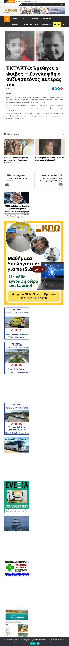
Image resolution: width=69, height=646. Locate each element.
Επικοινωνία (46, 24)
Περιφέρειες (47, 19)
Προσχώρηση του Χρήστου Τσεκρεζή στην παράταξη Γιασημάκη (32, 1)
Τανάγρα (36, 5)
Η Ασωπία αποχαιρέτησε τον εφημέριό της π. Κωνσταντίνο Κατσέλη (17, 160)
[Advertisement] (34, 388)
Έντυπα (23, 5)
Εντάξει (33, 643)
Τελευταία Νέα (45, 5)
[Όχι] (67, 641)
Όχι (38, 643)
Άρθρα (14, 19)
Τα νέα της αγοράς (31, 24)
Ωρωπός (29, 5)
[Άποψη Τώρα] (7, 19)
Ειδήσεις (15, 24)
